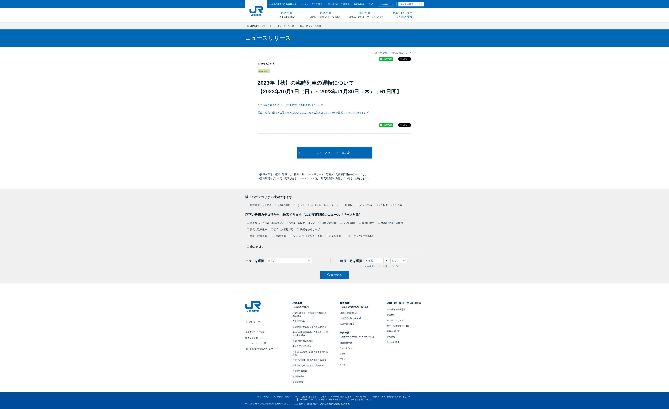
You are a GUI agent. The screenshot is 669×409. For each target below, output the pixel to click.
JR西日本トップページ (261, 26)
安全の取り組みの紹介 (303, 341)
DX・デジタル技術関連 (360, 236)
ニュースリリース (285, 26)
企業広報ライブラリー (255, 332)
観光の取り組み (258, 229)
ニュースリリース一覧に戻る (334, 152)
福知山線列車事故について (257, 349)
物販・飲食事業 (258, 236)
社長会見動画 (393, 331)
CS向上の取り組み (348, 313)
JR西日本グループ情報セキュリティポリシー (390, 397)
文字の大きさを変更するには (359, 399)
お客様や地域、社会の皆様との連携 (309, 360)
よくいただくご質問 (310, 4)
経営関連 (255, 205)
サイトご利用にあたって (305, 397)
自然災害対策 (329, 222)
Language (384, 4)
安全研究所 (298, 382)
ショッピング (346, 348)
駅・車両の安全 (275, 222)
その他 (398, 205)
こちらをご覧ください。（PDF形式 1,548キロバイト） (289, 105)
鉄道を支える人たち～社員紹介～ (308, 365)
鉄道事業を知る (347, 324)
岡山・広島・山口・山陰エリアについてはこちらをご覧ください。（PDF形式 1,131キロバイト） (312, 112)
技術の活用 (368, 222)
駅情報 (348, 205)
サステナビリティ (395, 320)
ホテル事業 (335, 236)
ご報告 (384, 205)
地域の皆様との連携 (392, 222)
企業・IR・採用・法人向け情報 (404, 14)
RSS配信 (382, 53)
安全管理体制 (299, 321)
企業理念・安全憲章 (396, 309)
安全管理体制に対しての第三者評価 (309, 327)
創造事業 (365, 14)
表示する (336, 274)
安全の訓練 (349, 222)
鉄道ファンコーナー (254, 338)
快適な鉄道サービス (311, 229)
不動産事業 (280, 236)
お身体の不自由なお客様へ (281, 4)
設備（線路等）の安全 (302, 222)
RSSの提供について (401, 53)
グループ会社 (366, 205)
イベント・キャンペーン (324, 205)
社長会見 (255, 222)
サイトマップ (263, 397)
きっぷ (301, 205)
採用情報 (391, 337)
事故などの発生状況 (302, 346)
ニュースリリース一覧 (255, 343)
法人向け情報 (393, 342)
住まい (343, 359)
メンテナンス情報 (281, 397)
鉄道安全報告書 (300, 371)
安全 (269, 205)
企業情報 (391, 315)
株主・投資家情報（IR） (398, 326)
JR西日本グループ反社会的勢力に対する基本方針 (321, 399)
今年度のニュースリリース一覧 (383, 266)
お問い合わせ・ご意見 (336, 4)
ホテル (343, 354)
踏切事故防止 (299, 376)
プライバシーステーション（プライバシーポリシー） (344, 397)
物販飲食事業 (346, 343)
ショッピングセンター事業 (307, 236)
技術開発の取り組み (349, 318)
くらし (343, 365)
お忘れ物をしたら (362, 4)
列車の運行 (284, 205)
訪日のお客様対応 (283, 229)
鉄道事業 (286, 14)
